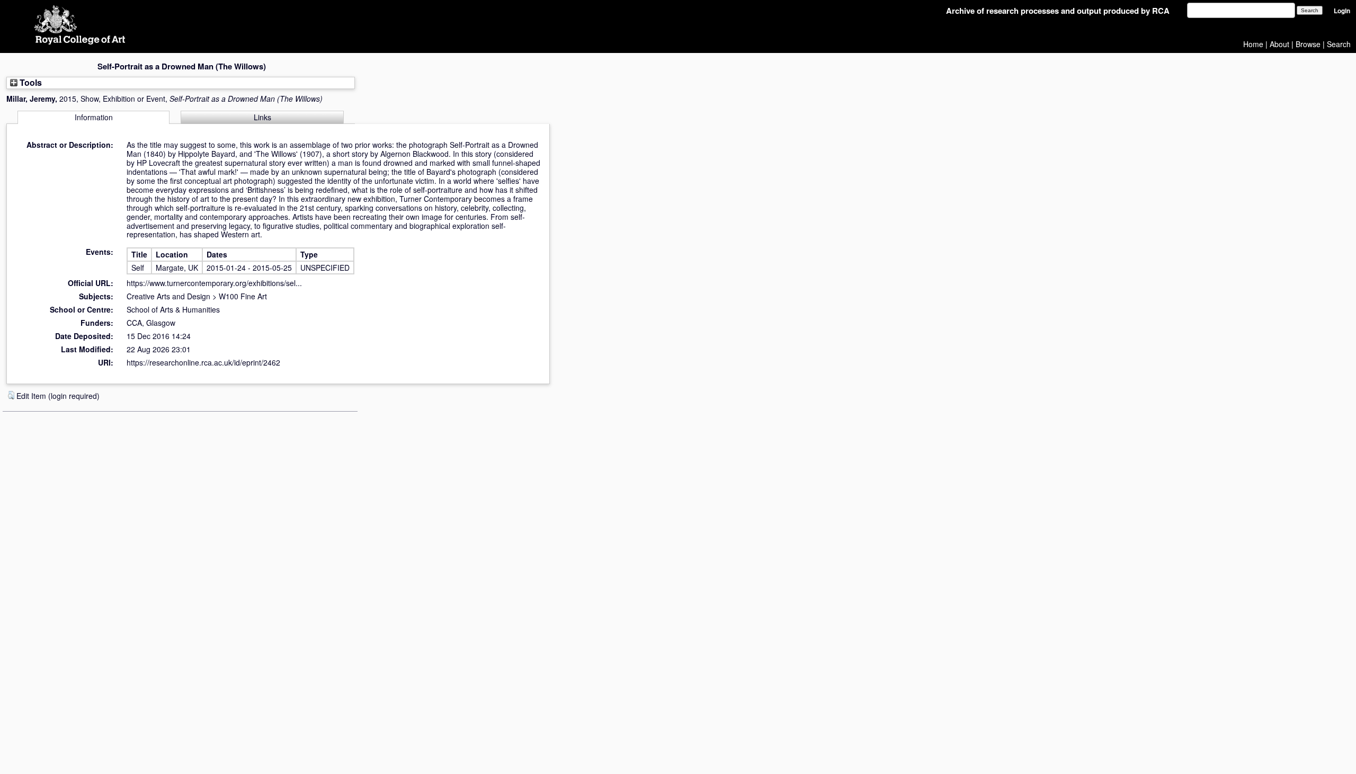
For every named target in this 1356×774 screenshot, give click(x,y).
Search (1339, 44)
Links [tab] (262, 117)
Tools (29, 82)
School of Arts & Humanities (173, 309)
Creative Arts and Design (168, 296)
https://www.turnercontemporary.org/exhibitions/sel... (214, 283)
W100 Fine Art (243, 296)
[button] (11, 395)
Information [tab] (94, 117)
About (1279, 44)
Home (1253, 44)
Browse (1308, 44)
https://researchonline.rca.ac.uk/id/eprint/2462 (203, 362)
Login (1342, 10)
